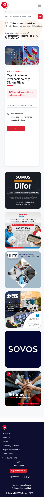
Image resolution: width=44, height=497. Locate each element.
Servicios (6, 437)
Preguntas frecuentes (11, 449)
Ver (14, 128)
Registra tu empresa (18, 471)
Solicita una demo (9, 458)
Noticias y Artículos (10, 445)
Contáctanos (7, 453)
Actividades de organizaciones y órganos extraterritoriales (21, 116)
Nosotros (6, 433)
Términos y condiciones (21, 485)
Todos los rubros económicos (22, 23)
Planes (5, 441)
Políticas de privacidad (21, 488)
